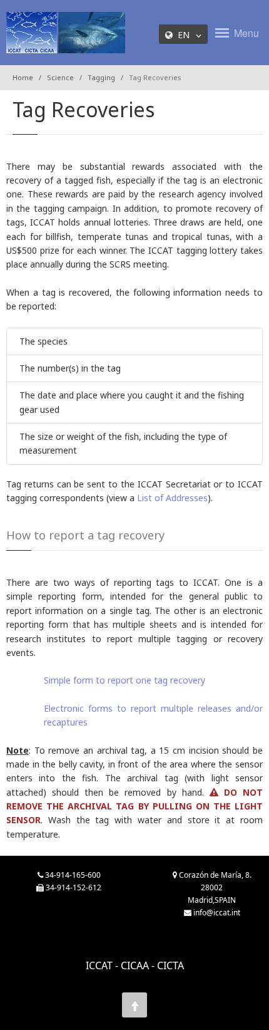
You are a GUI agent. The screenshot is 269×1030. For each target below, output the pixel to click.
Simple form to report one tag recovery (124, 680)
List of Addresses (172, 498)
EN (186, 35)
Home (23, 77)
